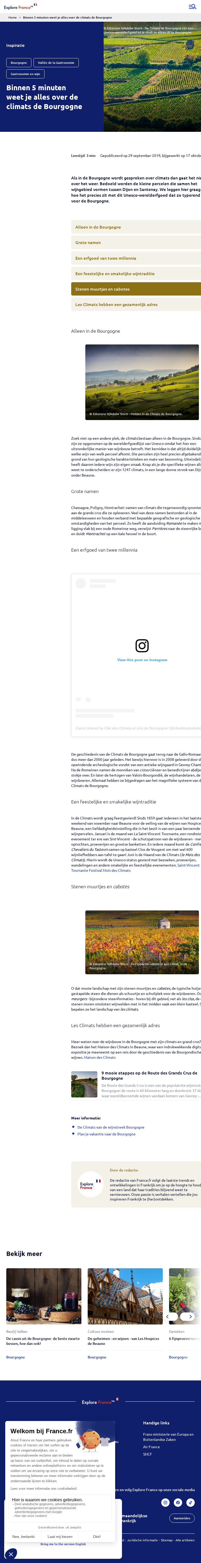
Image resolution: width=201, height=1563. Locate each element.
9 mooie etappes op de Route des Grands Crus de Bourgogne (149, 1075)
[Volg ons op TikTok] (190, 1502)
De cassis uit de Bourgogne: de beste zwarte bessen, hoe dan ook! (43, 1341)
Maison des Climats (100, 1057)
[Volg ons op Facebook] (178, 1502)
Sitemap (166, 1540)
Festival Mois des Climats (110, 870)
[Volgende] (187, 1316)
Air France (151, 1446)
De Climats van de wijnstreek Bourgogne (110, 1127)
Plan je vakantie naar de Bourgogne (106, 1133)
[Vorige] (170, 1316)
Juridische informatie (142, 1540)
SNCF (147, 1454)
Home (12, 17)
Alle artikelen (185, 1540)
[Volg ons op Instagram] (165, 1502)
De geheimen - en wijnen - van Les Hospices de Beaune (123, 1341)
